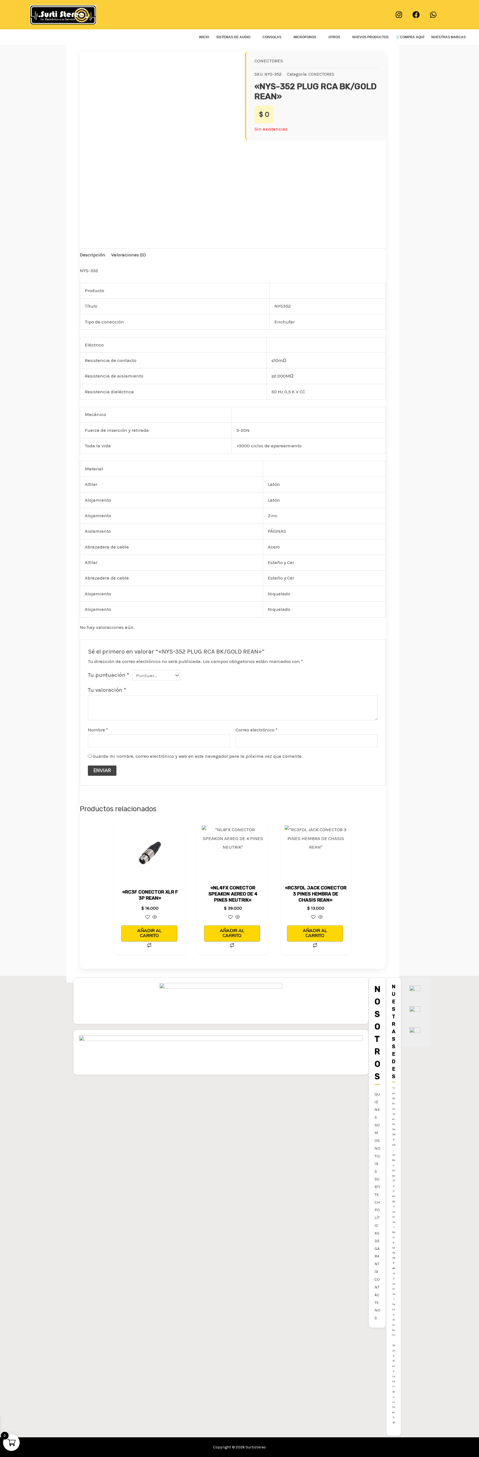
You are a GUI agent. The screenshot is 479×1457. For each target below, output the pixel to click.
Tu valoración (107, 690)
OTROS (334, 37)
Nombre (98, 730)
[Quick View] (154, 917)
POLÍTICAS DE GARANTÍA (377, 1240)
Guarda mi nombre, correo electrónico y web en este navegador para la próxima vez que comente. (198, 756)
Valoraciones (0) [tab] (128, 254)
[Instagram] (398, 14)
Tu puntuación (108, 675)
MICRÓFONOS (305, 37)
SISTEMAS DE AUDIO (233, 37)
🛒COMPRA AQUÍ (410, 37)
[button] (239, 15)
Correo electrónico (256, 730)
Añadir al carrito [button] (149, 933)
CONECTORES (268, 60)
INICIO (204, 37)
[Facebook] (416, 14)
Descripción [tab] (92, 254)
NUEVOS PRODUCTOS (370, 37)
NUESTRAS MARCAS (448, 37)
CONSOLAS (272, 37)
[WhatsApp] (433, 14)
